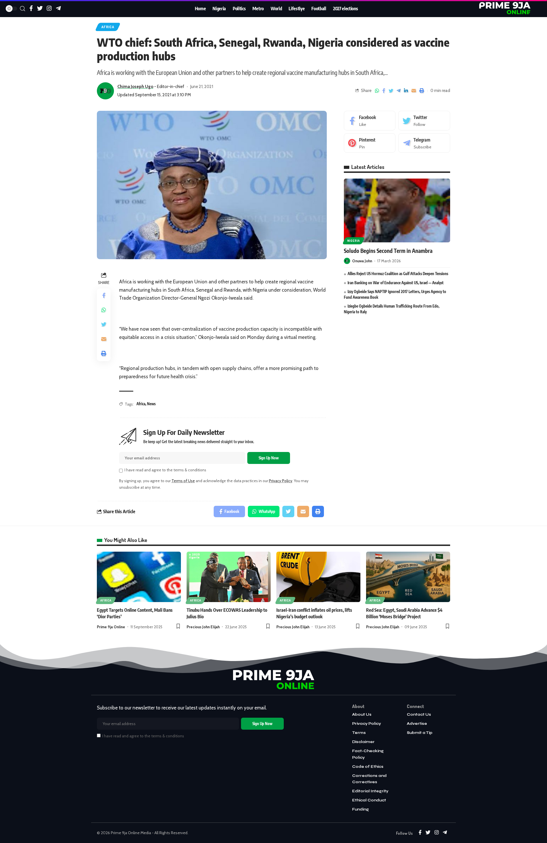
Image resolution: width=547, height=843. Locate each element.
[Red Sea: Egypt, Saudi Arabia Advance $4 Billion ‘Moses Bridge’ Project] (408, 577)
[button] (178, 626)
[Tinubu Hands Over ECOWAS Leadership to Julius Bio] (229, 577)
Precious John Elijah (203, 627)
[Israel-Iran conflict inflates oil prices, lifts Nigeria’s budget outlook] (318, 577)
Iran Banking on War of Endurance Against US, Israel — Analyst (396, 282)
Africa (107, 26)
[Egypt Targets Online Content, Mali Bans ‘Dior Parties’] (139, 577)
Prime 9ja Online (111, 627)
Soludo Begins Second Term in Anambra (388, 250)
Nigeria (353, 241)
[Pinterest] (369, 143)
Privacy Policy (280, 480)
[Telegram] (424, 143)
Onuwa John (362, 261)
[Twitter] (424, 120)
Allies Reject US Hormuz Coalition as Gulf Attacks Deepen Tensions (398, 273)
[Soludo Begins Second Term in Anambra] (397, 210)
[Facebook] (369, 120)
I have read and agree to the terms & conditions (165, 470)
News (151, 404)
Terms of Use (183, 480)
